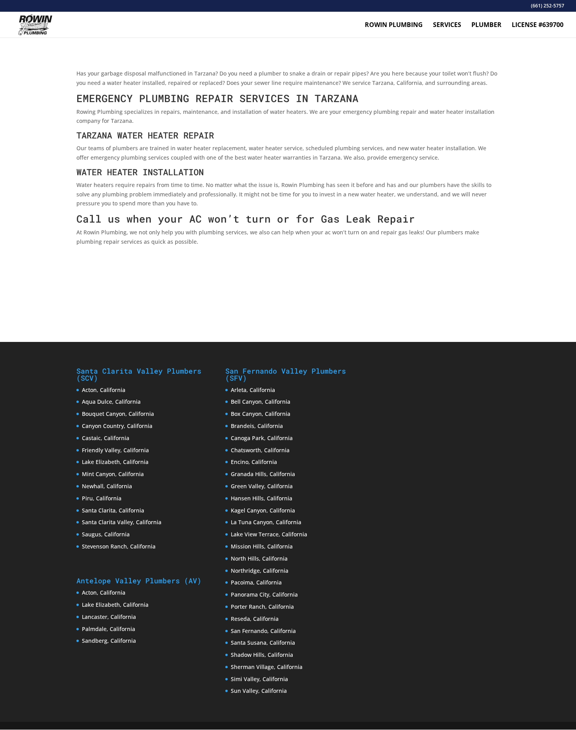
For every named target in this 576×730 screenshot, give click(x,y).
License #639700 (537, 25)
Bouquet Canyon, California (118, 413)
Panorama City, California (264, 594)
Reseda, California (255, 618)
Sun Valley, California (259, 690)
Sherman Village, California (266, 667)
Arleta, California (253, 390)
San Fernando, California (263, 631)
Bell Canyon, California (260, 401)
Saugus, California (106, 534)
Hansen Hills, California (261, 498)
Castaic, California (105, 438)
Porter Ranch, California (262, 606)
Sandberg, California (109, 640)
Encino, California (254, 462)
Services (447, 25)
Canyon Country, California (117, 426)
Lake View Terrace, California (269, 534)
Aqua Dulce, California (111, 401)
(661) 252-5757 (547, 6)
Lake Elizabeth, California (115, 462)
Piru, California (101, 498)
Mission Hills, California (262, 546)
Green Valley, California (262, 486)
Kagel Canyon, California (263, 510)
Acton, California (103, 390)
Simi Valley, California (259, 679)
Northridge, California (259, 570)
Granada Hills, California (263, 474)
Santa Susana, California (263, 642)
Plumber (486, 25)
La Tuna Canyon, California (266, 522)
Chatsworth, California (260, 450)
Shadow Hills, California (262, 654)
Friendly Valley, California (115, 450)
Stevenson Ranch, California (119, 546)
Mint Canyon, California (113, 474)
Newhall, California (107, 486)
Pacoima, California (256, 582)
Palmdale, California (108, 629)
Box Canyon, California (260, 413)
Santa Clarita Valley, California (121, 522)
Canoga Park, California (262, 438)
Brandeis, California (257, 426)
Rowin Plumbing (394, 25)
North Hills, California (259, 558)
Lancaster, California (109, 616)
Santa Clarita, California (113, 510)
